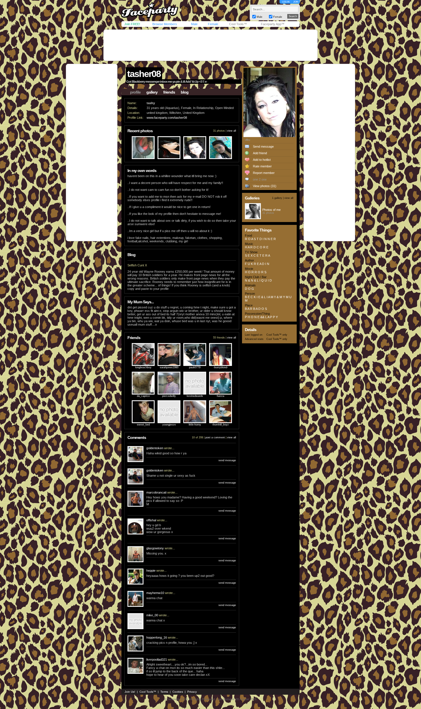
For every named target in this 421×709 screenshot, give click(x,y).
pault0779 (194, 367)
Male (194, 24)
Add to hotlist (262, 159)
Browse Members (164, 24)
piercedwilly (169, 396)
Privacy (192, 691)
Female (213, 24)
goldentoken (154, 448)
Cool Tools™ (238, 24)
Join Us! (130, 691)
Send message (263, 146)
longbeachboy (143, 367)
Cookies (177, 691)
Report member (264, 173)
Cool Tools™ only (276, 334)
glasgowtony (155, 548)
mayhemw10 (155, 593)
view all (231, 130)
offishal (151, 520)
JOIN (295, 2)
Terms (164, 691)
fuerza (220, 396)
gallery (152, 92)
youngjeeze (169, 424)
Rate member (262, 166)
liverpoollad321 (156, 659)
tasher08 (144, 74)
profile (135, 92)
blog (184, 92)
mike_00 (152, 615)
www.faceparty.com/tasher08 (167, 117)
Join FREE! (132, 24)
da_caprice (143, 396)
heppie (151, 570)
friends (169, 92)
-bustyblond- (220, 367)
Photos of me (271, 209)
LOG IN (286, 2)
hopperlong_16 (156, 637)
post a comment (215, 437)
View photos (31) (264, 186)
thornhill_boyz (221, 424)
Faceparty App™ (272, 24)
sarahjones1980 (169, 367)
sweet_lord (143, 424)
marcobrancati (156, 492)
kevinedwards (195, 396)
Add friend (260, 153)
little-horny (195, 424)
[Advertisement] (210, 45)
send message (227, 460)
